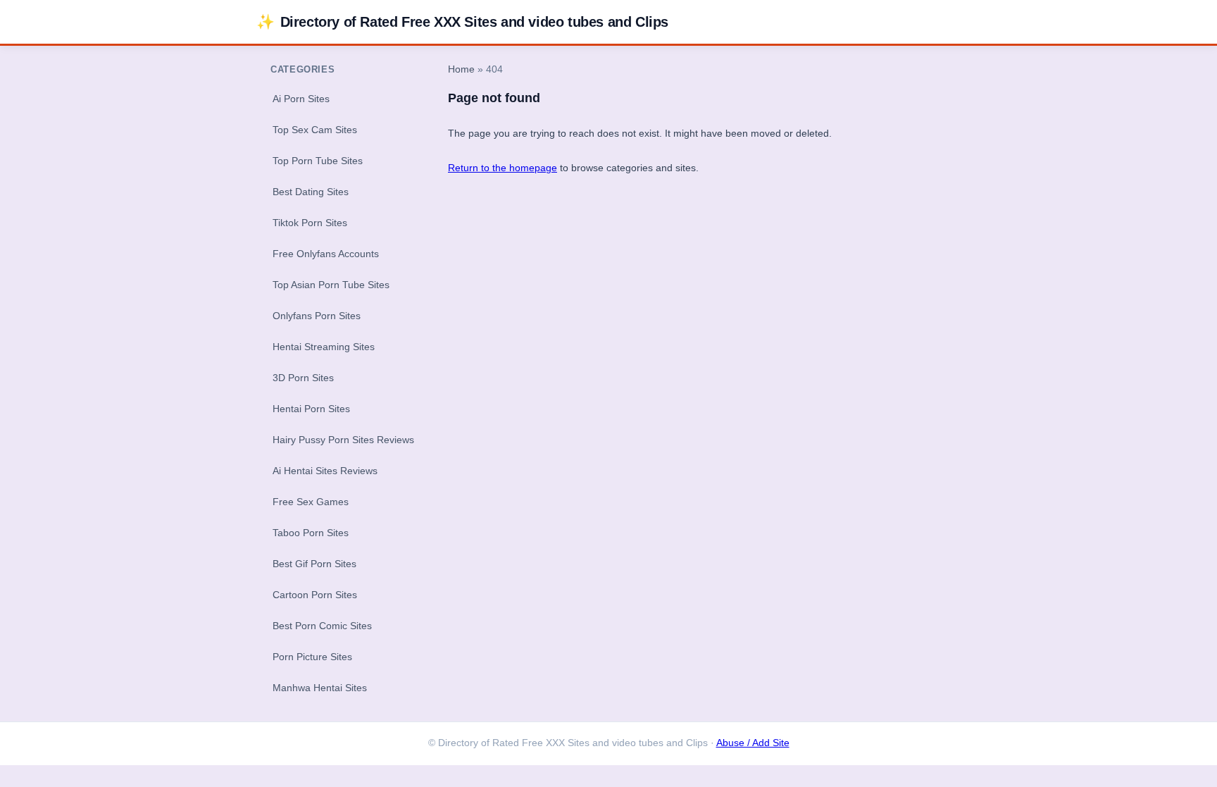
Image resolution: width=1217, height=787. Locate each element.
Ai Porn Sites (301, 98)
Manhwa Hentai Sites (320, 687)
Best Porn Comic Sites (322, 625)
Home (461, 69)
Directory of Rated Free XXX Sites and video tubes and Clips (462, 21)
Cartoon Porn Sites (315, 594)
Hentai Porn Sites (311, 408)
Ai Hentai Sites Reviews (325, 470)
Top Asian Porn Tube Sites (331, 284)
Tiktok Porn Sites (310, 222)
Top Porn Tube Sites (318, 160)
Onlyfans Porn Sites (317, 315)
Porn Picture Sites (312, 656)
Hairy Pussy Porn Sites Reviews (343, 439)
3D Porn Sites (303, 377)
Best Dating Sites (311, 191)
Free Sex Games (311, 501)
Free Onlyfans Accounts (326, 253)
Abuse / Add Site (753, 743)
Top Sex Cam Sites (315, 129)
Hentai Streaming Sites (324, 346)
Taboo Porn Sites (311, 532)
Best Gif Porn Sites (314, 563)
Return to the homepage (502, 167)
